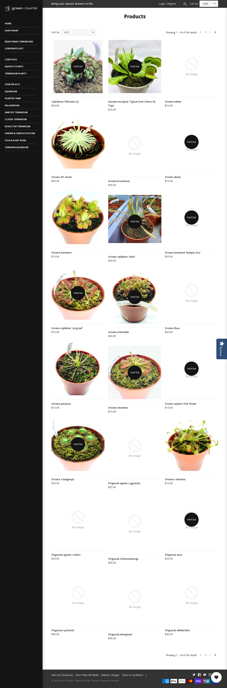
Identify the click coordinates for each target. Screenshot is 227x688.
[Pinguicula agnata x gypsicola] (134, 448)
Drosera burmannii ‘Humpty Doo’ (182, 252)
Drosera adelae (173, 101)
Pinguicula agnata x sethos (66, 554)
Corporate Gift (14, 48)
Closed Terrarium (16, 119)
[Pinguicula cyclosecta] (78, 595)
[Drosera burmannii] (78, 217)
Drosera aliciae (173, 177)
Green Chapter (66, 680)
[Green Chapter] (21, 8)
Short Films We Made (87, 675)
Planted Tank (13, 98)
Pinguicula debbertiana (177, 630)
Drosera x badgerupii (62, 479)
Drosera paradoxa (61, 403)
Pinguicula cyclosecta (62, 630)
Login (162, 3)
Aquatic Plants (14, 66)
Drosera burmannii (61, 252)
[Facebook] (199, 675)
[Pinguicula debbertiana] (191, 595)
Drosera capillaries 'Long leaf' (67, 328)
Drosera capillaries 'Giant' (121, 256)
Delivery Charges (110, 675)
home (8, 23)
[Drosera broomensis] (134, 146)
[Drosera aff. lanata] (78, 142)
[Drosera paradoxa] (78, 368)
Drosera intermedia (118, 332)
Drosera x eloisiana (175, 479)
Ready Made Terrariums (19, 41)
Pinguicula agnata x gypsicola (124, 483)
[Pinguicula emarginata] (134, 599)
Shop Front (12, 30)
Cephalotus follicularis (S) (65, 101)
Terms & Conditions (132, 675)
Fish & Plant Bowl (15, 140)
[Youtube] (204, 675)
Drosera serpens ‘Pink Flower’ (181, 403)
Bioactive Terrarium (17, 126)
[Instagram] (210, 675)
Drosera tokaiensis (118, 407)
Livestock (11, 59)
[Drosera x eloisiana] (191, 444)
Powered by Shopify (109, 680)
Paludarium (12, 105)
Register (171, 3)
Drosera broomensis (119, 181)
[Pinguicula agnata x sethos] (78, 519)
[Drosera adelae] (191, 66)
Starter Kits (12, 84)
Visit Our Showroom (62, 675)
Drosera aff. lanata (61, 177)
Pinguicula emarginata (120, 634)
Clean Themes (92, 680)
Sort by (55, 32)
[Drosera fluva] (191, 293)
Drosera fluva (172, 328)
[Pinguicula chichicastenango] (134, 523)
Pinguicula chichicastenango (123, 558)
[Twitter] (194, 675)
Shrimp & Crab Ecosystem (20, 133)
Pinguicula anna (173, 554)
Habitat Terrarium (16, 112)
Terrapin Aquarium (16, 147)
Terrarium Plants (15, 73)
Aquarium (11, 91)
